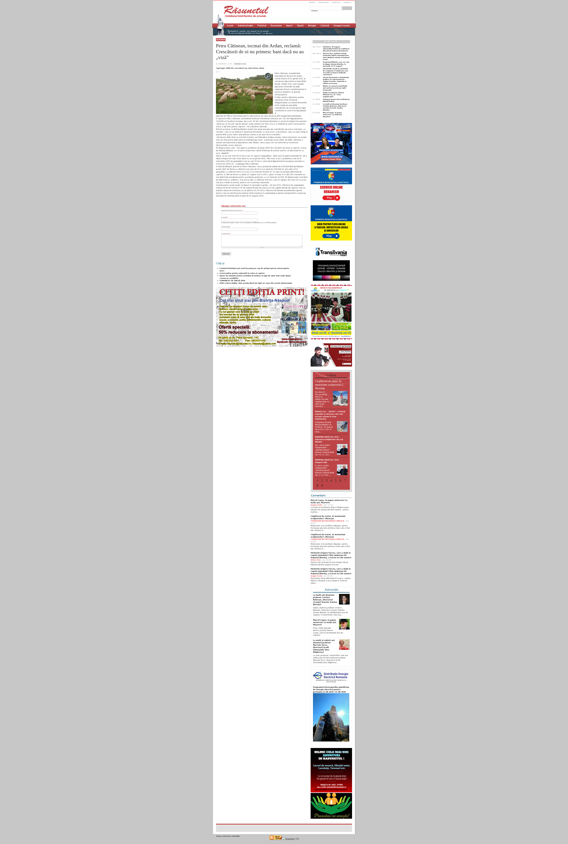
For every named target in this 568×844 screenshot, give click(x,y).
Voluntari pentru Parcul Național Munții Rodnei (336, 100)
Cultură (325, 25)
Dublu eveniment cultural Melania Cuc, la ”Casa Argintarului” (333, 94)
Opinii (300, 25)
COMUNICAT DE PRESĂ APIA (232, 281)
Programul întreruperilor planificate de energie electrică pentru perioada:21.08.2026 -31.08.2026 (331, 686)
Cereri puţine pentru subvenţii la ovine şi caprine (242, 273)
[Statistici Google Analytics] (291, 836)
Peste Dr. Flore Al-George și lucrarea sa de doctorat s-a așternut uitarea (327, 414)
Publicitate (323, 2)
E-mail (224, 217)
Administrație (245, 25)
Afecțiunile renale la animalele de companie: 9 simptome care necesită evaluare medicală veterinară (335, 71)
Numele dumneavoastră (231, 210)
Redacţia (336, 2)
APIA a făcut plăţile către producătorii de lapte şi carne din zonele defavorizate (256, 283)
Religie (312, 25)
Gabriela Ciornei (240, 64)
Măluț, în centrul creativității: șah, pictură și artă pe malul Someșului (335, 88)
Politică (262, 25)
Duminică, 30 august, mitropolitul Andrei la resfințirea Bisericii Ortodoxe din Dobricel (336, 49)
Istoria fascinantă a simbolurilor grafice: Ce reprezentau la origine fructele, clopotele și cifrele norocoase (336, 80)
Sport (289, 25)
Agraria (220, 40)
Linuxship (235, 833)
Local (230, 25)
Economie (276, 25)
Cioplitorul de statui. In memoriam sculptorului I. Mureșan (329, 385)
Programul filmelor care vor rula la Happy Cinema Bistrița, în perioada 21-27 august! (336, 64)
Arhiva (312, 2)
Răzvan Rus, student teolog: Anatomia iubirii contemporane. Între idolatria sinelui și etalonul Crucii (336, 56)
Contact (347, 2)
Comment (225, 233)
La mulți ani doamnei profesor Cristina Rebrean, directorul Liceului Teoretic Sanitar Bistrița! (335, 107)
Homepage (225, 226)
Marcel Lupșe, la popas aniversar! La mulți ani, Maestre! (332, 114)
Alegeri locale (341, 25)
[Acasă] (246, 11)
